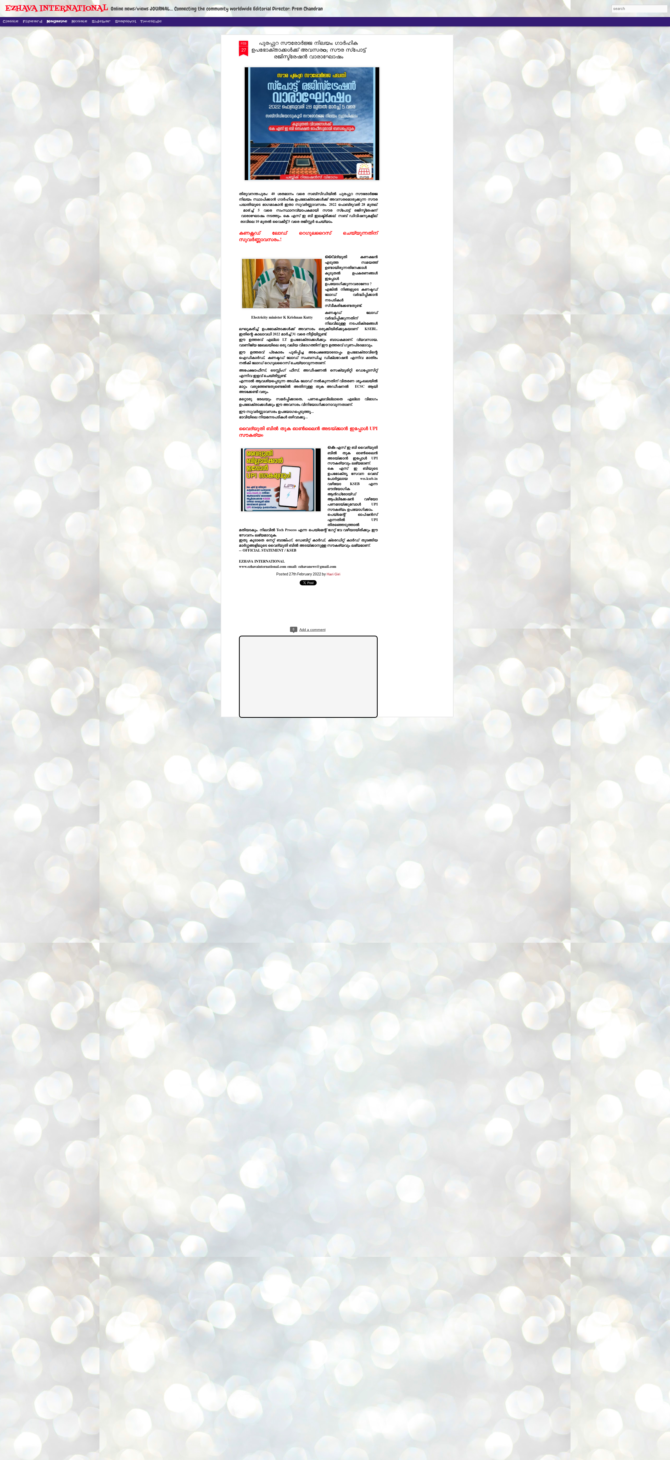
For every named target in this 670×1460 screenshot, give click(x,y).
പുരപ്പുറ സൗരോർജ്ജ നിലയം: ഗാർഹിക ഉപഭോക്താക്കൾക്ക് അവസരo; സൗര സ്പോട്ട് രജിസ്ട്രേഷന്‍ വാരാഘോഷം (308, 50)
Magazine (57, 21)
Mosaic (79, 21)
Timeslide (151, 21)
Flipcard (32, 21)
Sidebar (101, 21)
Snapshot (125, 21)
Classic (11, 21)
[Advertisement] (406, 123)
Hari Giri (333, 574)
